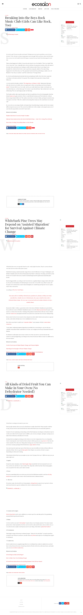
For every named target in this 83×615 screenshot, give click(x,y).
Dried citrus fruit (10, 514)
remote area (13, 313)
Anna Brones (14, 394)
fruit (20, 572)
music (7, 87)
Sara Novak (14, 234)
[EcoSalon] (10, 3)
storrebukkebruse (14, 565)
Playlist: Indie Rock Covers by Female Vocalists (17, 115)
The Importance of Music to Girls (32, 83)
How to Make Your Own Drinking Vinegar (16, 558)
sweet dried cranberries (17, 547)
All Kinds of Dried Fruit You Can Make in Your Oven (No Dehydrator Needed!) (28, 388)
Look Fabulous (32, 8)
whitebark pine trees (27, 359)
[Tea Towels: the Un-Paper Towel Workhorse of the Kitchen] (64, 42)
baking (10, 572)
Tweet (21, 29)
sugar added (33, 444)
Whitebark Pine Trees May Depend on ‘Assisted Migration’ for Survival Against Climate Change (27, 226)
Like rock (29, 133)
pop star (43, 133)
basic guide (25, 450)
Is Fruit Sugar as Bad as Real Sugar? (15, 554)
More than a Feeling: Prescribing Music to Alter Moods (19, 122)
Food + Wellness (55, 8)
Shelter (40, 8)
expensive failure (28, 322)
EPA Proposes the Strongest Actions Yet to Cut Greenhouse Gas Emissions (24, 352)
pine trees (20, 359)
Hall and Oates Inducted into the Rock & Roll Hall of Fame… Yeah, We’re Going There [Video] (29, 119)
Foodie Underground (46, 580)
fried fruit (16, 572)
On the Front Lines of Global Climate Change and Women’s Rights (22, 345)
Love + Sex (46, 8)
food (13, 572)
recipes (23, 572)
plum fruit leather (45, 526)
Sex (71, 229)
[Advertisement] (30, 181)
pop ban (39, 133)
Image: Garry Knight (11, 126)
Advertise (21, 602)
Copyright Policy (21, 606)
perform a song (34, 133)
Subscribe (21, 604)
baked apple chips (27, 464)
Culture (25, 8)
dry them (33, 535)
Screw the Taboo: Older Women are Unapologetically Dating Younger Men (72, 27)
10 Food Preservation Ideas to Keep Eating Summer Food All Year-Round (24, 561)
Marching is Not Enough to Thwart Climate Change (19, 348)
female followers (22, 133)
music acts (12, 96)
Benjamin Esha (22, 565)
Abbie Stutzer (15, 27)
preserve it (45, 441)
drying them (34, 483)
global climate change (13, 359)
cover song (11, 133)
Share (10, 29)
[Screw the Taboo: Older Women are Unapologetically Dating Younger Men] (64, 29)
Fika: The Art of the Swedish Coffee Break (28, 580)
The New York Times (18, 290)
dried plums (22, 523)
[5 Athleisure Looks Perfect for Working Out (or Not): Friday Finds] (64, 37)
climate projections (41, 310)
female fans (16, 133)
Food (6, 381)
